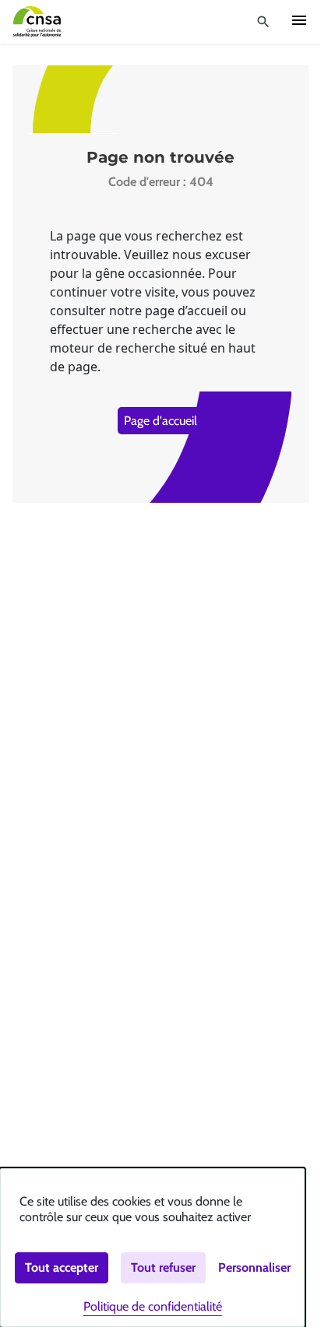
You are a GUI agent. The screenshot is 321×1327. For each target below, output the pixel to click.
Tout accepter (61, 1267)
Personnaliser (254, 1267)
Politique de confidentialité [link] (152, 1306)
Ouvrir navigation (299, 20)
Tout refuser (163, 1267)
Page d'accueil (160, 420)
